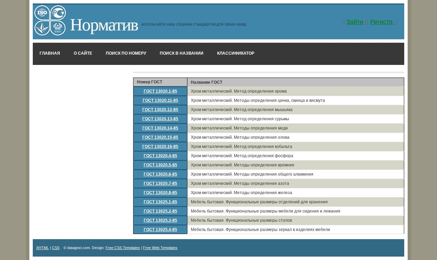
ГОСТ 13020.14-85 (160, 128)
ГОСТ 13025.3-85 (160, 220)
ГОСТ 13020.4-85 (160, 155)
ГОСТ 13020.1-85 (160, 91)
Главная (50, 53)
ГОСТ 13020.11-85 (160, 100)
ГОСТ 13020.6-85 (160, 174)
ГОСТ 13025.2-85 (160, 211)
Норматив (104, 23)
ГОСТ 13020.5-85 (160, 165)
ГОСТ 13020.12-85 (160, 109)
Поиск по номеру (126, 53)
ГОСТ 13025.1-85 (160, 202)
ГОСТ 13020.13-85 (160, 119)
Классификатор (235, 53)
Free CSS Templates (122, 248)
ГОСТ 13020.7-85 (160, 183)
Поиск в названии (181, 53)
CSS (55, 248)
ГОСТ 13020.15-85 (160, 137)
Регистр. (382, 21)
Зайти (355, 21)
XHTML (42, 248)
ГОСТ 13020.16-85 (160, 146)
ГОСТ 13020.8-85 (160, 192)
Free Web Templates (160, 248)
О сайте (83, 53)
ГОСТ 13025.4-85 (160, 229)
